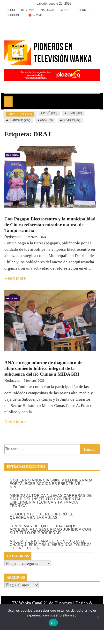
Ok (53, 623)
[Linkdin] (30, 20)
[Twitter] (16, 20)
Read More (15, 278)
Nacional (47, 9)
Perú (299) (50, 113)
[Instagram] (23, 20)
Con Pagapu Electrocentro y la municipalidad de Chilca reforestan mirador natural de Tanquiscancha (50, 224)
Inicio (11, 9)
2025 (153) (46, 120)
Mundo (65, 9)
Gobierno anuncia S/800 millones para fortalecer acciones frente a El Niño (51, 483)
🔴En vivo (35, 15)
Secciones (14, 15)
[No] (98, 617)
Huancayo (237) (19, 120)
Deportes (84, 9)
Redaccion (12, 237)
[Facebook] (8, 20)
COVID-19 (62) (71, 120)
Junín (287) (74, 113)
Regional (28, 9)
